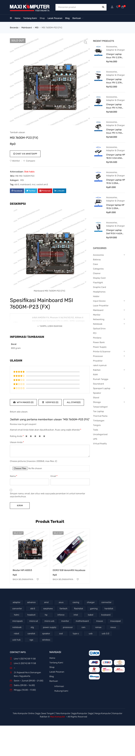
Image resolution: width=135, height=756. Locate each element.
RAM (95, 374)
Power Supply (100, 347)
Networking (98, 319)
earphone (48, 608)
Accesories (111, 46)
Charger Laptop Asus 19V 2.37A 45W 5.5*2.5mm (114, 81)
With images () (24, 402)
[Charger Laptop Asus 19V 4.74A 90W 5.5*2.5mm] (98, 126)
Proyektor (98, 361)
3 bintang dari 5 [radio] (36, 437)
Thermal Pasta (100, 416)
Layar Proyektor (100, 305)
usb (91, 633)
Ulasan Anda (17, 442)
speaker (46, 633)
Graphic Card (99, 287)
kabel (90, 615)
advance (31, 602)
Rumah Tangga (100, 379)
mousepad (115, 621)
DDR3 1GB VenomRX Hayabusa (69, 570)
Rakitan (97, 370)
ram (83, 627)
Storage (97, 402)
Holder (96, 296)
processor (68, 627)
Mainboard (26, 27)
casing (76, 602)
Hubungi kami (61, 691)
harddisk (109, 608)
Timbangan (98, 420)
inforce (60, 615)
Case (95, 264)
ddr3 (16, 184)
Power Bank (99, 342)
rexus (113, 627)
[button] (85, 42)
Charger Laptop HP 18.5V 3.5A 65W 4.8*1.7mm (115, 156)
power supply (49, 627)
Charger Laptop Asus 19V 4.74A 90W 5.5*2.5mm (114, 131)
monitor (65, 621)
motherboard (82, 621)
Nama (13, 476)
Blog (51, 676)
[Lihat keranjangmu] (123, 7)
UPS (95, 439)
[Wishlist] (117, 7)
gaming (94, 608)
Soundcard (98, 384)
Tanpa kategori (100, 407)
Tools (95, 430)
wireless (46, 640)
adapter (16, 602)
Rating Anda (17, 436)
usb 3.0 (105, 633)
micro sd (33, 621)
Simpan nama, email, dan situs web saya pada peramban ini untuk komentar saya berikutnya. (47, 495)
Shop (51, 667)
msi (33, 184)
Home (52, 658)
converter (17, 608)
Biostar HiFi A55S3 (22, 570)
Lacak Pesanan (56, 672)
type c (76, 633)
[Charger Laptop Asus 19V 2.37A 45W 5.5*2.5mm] (98, 75)
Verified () (51, 402)
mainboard (25, 184)
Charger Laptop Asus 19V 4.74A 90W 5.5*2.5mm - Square (115, 106)
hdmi (16, 615)
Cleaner (97, 273)
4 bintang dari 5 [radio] (41, 437)
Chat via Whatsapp (26, 153)
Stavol (96, 397)
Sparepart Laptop (101, 388)
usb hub (16, 640)
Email (54, 476)
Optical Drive (99, 328)
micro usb (49, 621)
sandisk (31, 633)
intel (76, 615)
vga (31, 640)
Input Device (99, 301)
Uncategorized (100, 434)
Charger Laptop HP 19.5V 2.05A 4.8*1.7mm (115, 182)
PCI (94, 333)
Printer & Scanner (101, 351)
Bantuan (53, 681)
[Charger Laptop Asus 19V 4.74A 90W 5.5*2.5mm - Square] (98, 101)
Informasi (59, 686)
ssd (61, 633)
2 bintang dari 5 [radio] (32, 437)
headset (31, 615)
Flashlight (98, 282)
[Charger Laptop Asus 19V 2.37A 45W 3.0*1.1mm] (98, 50)
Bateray (97, 259)
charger (91, 602)
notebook (17, 627)
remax (98, 627)
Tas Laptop (98, 411)
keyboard (105, 615)
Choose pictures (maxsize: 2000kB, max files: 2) (33, 461)
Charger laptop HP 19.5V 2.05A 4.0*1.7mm (115, 207)
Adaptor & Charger (115, 50)
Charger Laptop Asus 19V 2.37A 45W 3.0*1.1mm (114, 56)
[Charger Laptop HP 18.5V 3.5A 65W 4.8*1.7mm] (98, 151)
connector (106, 602)
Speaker (97, 393)
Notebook (97, 324)
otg (32, 627)
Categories (98, 269)
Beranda (14, 27)
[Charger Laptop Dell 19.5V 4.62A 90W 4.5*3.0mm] (98, 226)
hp (46, 615)
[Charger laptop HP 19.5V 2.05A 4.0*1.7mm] (98, 201)
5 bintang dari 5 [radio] (45, 437)
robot (16, 633)
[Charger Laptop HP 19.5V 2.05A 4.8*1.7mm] (98, 176)
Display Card (99, 278)
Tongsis (97, 425)
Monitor (96, 315)
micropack (17, 621)
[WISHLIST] (37, 579)
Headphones (99, 292)
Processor (98, 356)
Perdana (97, 338)
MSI (37, 27)
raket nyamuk (100, 365)
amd (46, 602)
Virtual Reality (100, 443)
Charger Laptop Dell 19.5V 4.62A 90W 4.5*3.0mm (114, 232)
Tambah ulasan (17, 132)
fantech (63, 608)
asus (61, 602)
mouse (99, 621)
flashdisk (78, 608)
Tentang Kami (56, 662)
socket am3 (42, 184)
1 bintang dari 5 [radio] (27, 437)
